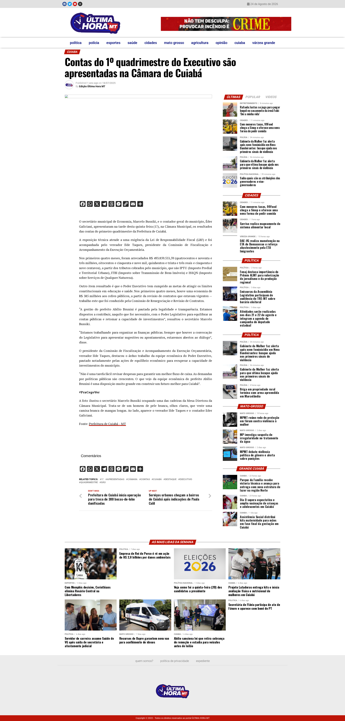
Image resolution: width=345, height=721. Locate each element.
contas (145, 479)
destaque (170, 479)
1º (102, 479)
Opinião (221, 43)
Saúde (132, 43)
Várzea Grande (263, 43)
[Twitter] (70, 4)
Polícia (94, 43)
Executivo (186, 479)
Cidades (150, 43)
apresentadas (115, 479)
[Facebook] (64, 4)
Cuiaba (239, 43)
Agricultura (199, 43)
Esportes (113, 43)
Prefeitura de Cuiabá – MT (107, 424)
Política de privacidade (174, 661)
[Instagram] (80, 4)
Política (76, 43)
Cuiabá (157, 479)
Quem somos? (144, 661)
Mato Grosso (174, 43)
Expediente (203, 661)
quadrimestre (89, 482)
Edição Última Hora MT (92, 86)
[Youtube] (75, 4)
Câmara (132, 479)
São (103, 482)
